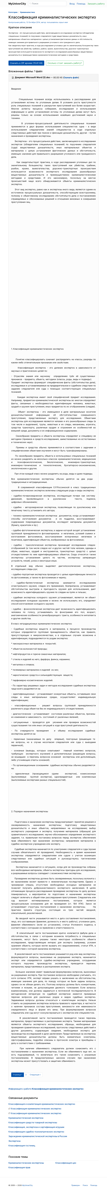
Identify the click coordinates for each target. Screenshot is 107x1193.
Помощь (81, 3)
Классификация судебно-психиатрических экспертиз (36, 1131)
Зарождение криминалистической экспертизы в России (37, 1136)
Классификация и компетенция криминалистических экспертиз (41, 1104)
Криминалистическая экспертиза (25, 1118)
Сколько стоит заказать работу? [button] (65, 63)
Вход (72, 3)
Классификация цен (65, 1163)
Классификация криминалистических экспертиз (36, 1108)
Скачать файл (71, 77)
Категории (12, 12)
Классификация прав (19, 1167)
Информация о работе (45, 1088)
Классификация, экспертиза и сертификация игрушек (36, 1127)
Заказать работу (96, 3)
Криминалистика (27, 12)
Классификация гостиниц (21, 1145)
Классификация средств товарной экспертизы (32, 1122)
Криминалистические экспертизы (26, 1163)
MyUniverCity (27, 1185)
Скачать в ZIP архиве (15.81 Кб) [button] (26, 63)
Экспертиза (14, 1141)
